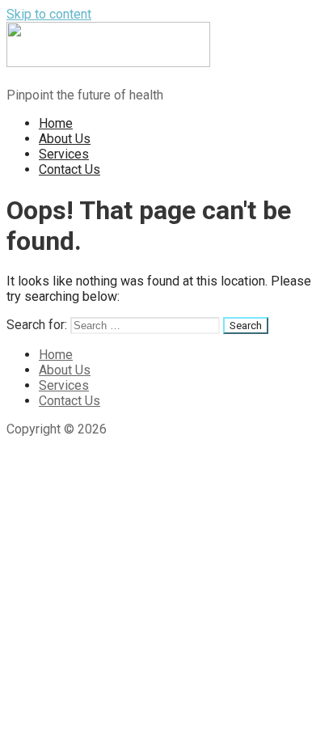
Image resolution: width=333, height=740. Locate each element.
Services (64, 154)
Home (56, 123)
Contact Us (69, 169)
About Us (65, 138)
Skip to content (48, 14)
